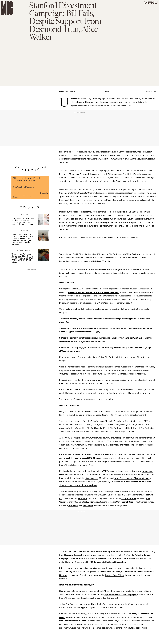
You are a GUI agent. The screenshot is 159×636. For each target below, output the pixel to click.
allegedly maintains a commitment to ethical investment (93, 292)
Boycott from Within (114, 575)
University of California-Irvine (72, 621)
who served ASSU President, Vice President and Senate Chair (123, 558)
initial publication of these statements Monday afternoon (94, 551)
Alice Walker (131, 475)
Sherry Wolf (71, 572)
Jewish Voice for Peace (110, 572)
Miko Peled (88, 505)
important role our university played (120, 594)
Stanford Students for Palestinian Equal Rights (101, 269)
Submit (44, 193)
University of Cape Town (127, 502)
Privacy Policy (16, 197)
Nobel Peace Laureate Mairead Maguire (131, 478)
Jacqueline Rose (128, 498)
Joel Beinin (73, 505)
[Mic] (7, 8)
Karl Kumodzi (92, 502)
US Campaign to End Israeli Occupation (108, 562)
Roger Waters (91, 478)
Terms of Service (42, 196)
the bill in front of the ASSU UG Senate (83, 458)
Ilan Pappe (82, 498)
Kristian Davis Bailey (69, 91)
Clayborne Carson (72, 555)
